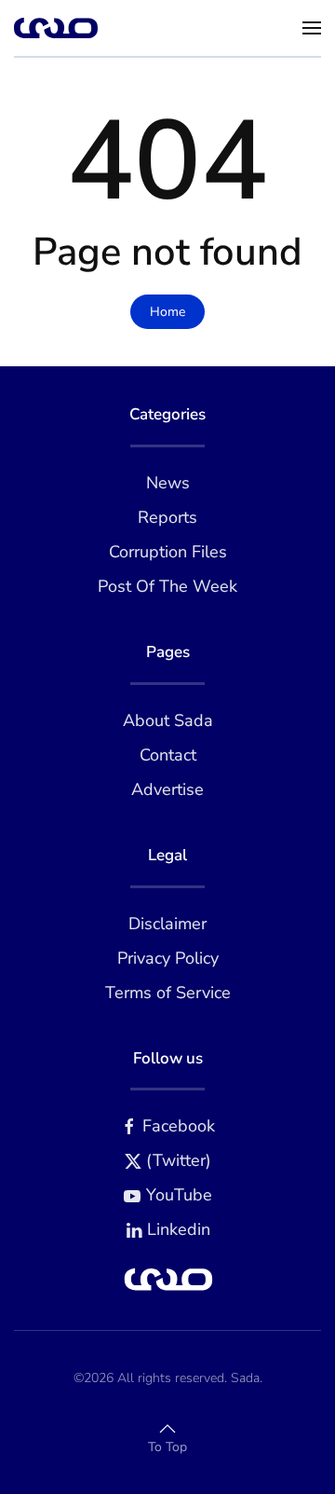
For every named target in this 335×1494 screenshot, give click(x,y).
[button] (311, 28)
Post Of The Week (167, 586)
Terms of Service (168, 992)
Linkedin (178, 1229)
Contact (168, 755)
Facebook (178, 1126)
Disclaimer (167, 923)
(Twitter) (178, 1160)
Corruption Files (168, 552)
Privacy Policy (168, 958)
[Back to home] (56, 28)
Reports (167, 517)
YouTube (179, 1195)
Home (167, 312)
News (168, 483)
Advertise (167, 789)
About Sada (168, 720)
